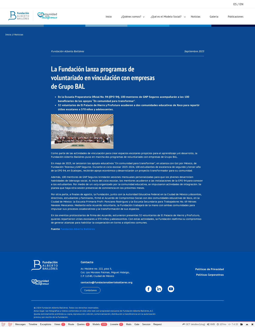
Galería (214, 16)
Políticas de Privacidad (209, 269)
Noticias (195, 16)
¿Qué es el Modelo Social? (166, 16)
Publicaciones (235, 16)
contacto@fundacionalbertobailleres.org (106, 282)
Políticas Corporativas (210, 274)
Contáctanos (90, 290)
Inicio (109, 16)
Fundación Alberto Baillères (78, 229)
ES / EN (238, 4)
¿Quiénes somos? (131, 16)
